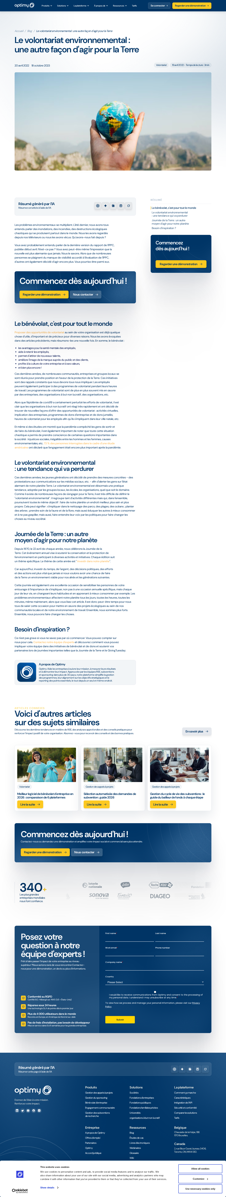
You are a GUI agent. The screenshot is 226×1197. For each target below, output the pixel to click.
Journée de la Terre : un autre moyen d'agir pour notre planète (170, 222)
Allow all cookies (200, 1168)
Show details (47, 1187)
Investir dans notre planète (93, 561)
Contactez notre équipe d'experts (53, 642)
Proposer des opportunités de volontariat (39, 332)
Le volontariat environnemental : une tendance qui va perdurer (170, 214)
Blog (29, 31)
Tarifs (134, 5)
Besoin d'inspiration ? (164, 228)
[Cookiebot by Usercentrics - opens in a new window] (19, 1191)
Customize (198, 1179)
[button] (47, 5)
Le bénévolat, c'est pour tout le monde (174, 208)
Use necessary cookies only (200, 1188)
